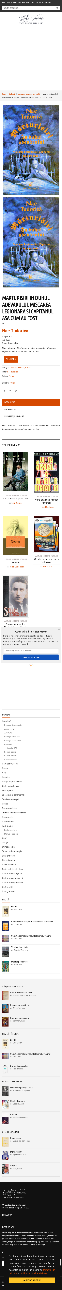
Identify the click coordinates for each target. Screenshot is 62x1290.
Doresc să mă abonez (31, 657)
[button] (31, 631)
